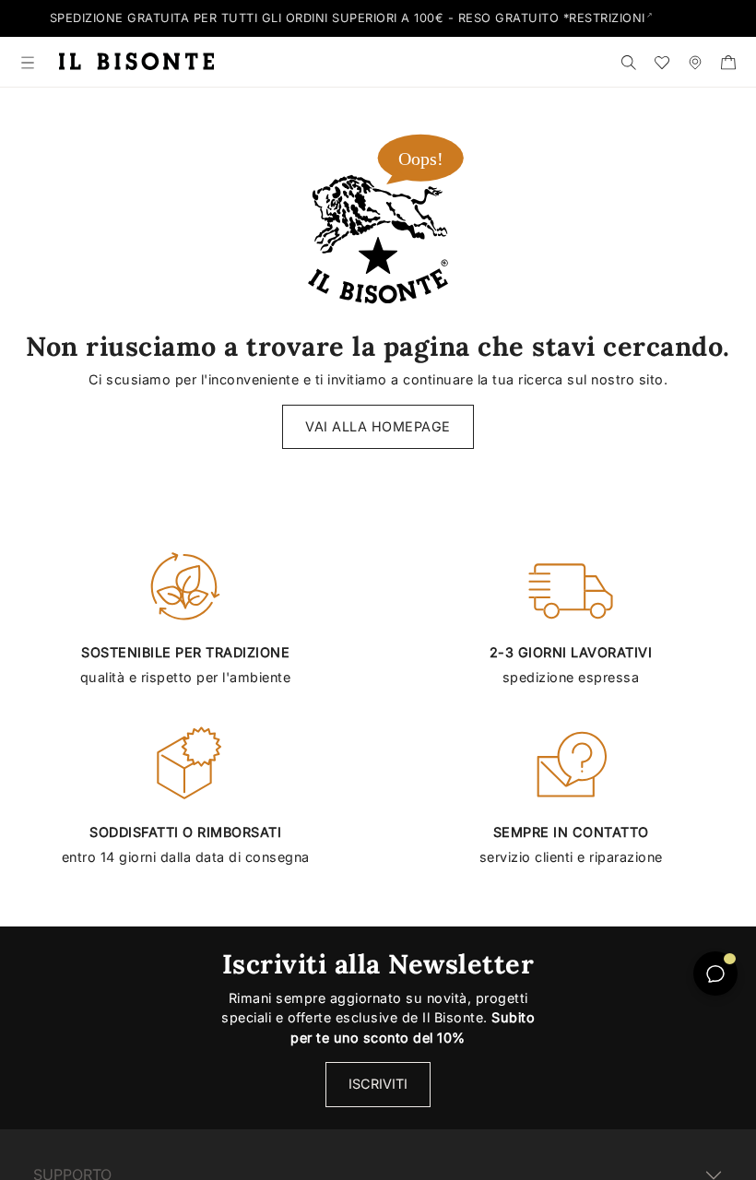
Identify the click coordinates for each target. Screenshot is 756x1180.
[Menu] (27, 61)
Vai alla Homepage (378, 426)
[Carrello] (728, 61)
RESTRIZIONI (607, 18)
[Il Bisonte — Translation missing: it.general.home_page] (136, 61)
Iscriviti (378, 1084)
